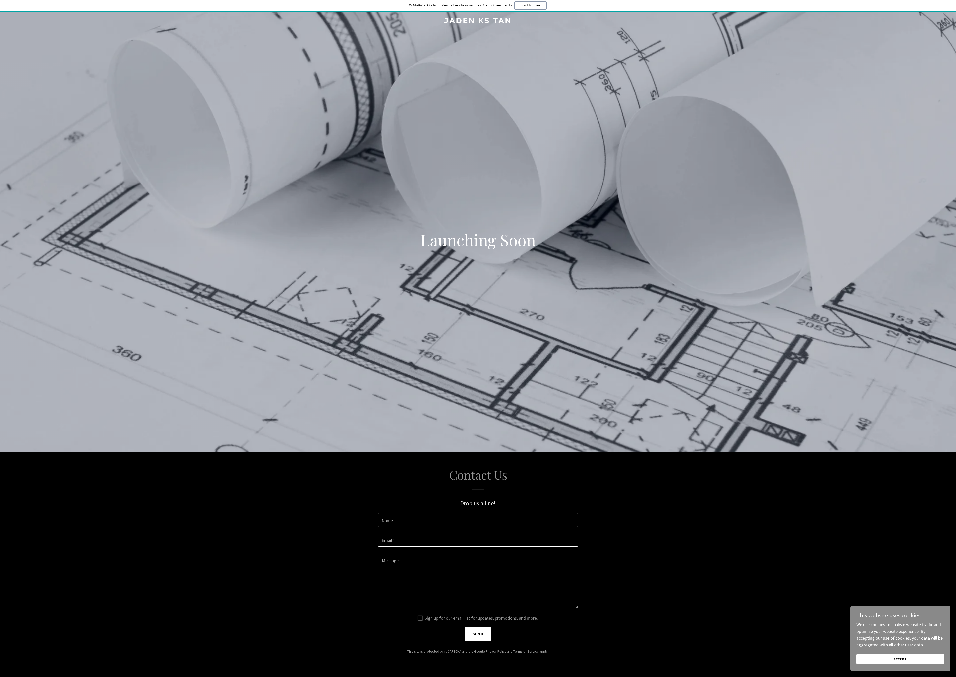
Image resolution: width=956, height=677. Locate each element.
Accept (900, 659)
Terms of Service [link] (526, 651)
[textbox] (478, 520)
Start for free (530, 5)
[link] (478, 21)
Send (478, 633)
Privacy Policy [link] (496, 651)
